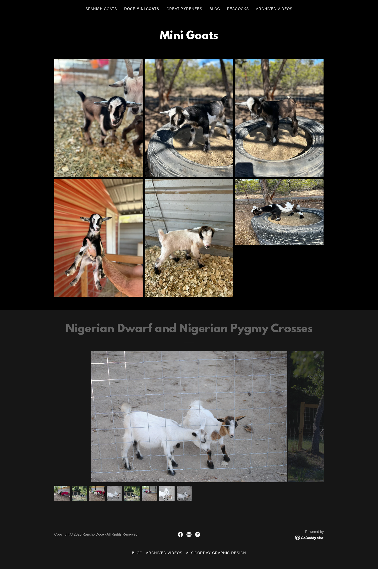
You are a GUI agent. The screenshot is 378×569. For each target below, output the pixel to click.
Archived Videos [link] (274, 9)
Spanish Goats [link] (101, 9)
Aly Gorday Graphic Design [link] (216, 553)
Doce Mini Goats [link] (141, 9)
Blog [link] (215, 9)
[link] (180, 534)
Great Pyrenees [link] (184, 9)
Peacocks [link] (238, 9)
